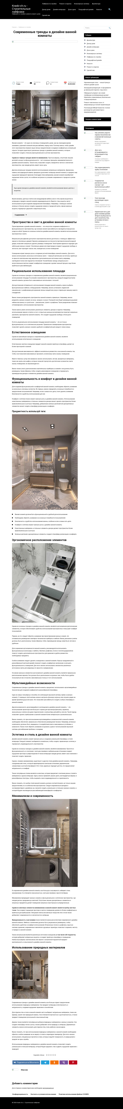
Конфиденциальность (20, 1094)
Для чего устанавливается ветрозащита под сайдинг (101, 153)
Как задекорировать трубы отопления (102, 168)
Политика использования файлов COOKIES (74, 1094)
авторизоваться (48, 1088)
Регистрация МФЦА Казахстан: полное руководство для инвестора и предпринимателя (97, 110)
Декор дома (46, 9)
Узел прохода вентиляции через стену (101, 200)
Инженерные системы (81, 4)
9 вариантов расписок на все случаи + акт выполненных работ (102, 184)
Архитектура (96, 4)
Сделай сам (46, 15)
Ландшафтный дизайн (85, 9)
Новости (99, 9)
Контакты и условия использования (43, 1094)
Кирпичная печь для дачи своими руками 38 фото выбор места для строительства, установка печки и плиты (103, 217)
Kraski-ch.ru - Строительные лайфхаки (21, 8)
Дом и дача (72, 9)
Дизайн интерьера (59, 9)
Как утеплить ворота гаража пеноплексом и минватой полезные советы (103, 136)
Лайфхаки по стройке (49, 4)
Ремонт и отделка (65, 4)
